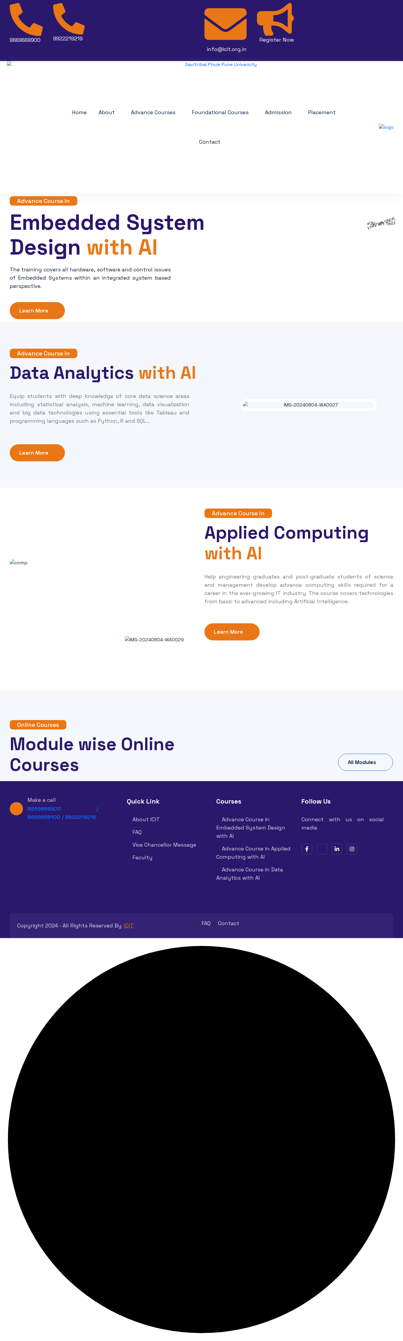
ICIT (129, 925)
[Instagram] (352, 849)
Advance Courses (153, 112)
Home (79, 112)
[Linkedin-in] (337, 849)
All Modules (362, 762)
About (107, 112)
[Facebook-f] (307, 849)
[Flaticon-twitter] (322, 849)
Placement (322, 112)
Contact (209, 141)
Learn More (33, 310)
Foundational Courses (220, 112)
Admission (278, 112)
